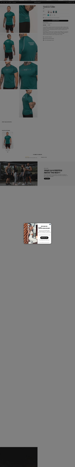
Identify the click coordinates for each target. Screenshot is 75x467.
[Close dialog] (50, 224)
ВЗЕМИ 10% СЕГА (44, 237)
